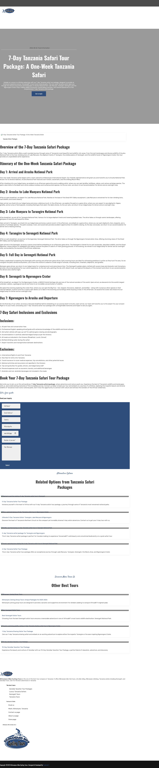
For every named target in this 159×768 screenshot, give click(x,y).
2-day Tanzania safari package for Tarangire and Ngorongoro (23, 533)
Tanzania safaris (9, 19)
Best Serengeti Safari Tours (11, 615)
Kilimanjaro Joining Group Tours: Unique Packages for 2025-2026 (24, 600)
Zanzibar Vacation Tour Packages (20, 689)
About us (6, 24)
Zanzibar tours (8, 21)
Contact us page (14, 712)
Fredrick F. (46, 765)
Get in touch (38, 94)
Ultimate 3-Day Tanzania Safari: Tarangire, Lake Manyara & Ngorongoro (26, 517)
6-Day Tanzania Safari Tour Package (14, 549)
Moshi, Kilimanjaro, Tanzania (18, 709)
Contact (6, 26)
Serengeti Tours (14, 694)
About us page (13, 716)
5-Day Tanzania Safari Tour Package (14, 502)
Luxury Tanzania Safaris (17, 691)
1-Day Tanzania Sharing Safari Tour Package (17, 631)
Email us (11, 705)
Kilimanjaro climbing (10, 17)
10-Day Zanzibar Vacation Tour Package (16, 647)
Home (6, 15)
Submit (8, 465)
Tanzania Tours (14, 697)
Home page (12, 719)
